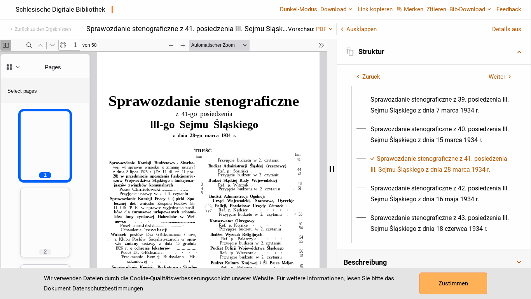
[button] (434, 51)
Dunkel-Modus (298, 9)
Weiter (497, 76)
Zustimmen (453, 283)
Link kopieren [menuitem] (375, 9)
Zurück (371, 76)
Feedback (508, 9)
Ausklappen (361, 29)
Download (333, 9)
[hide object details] (332, 169)
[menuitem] (440, 105)
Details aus (506, 29)
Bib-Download (467, 9)
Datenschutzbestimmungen (107, 288)
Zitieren (436, 9)
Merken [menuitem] (413, 9)
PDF (321, 29)
